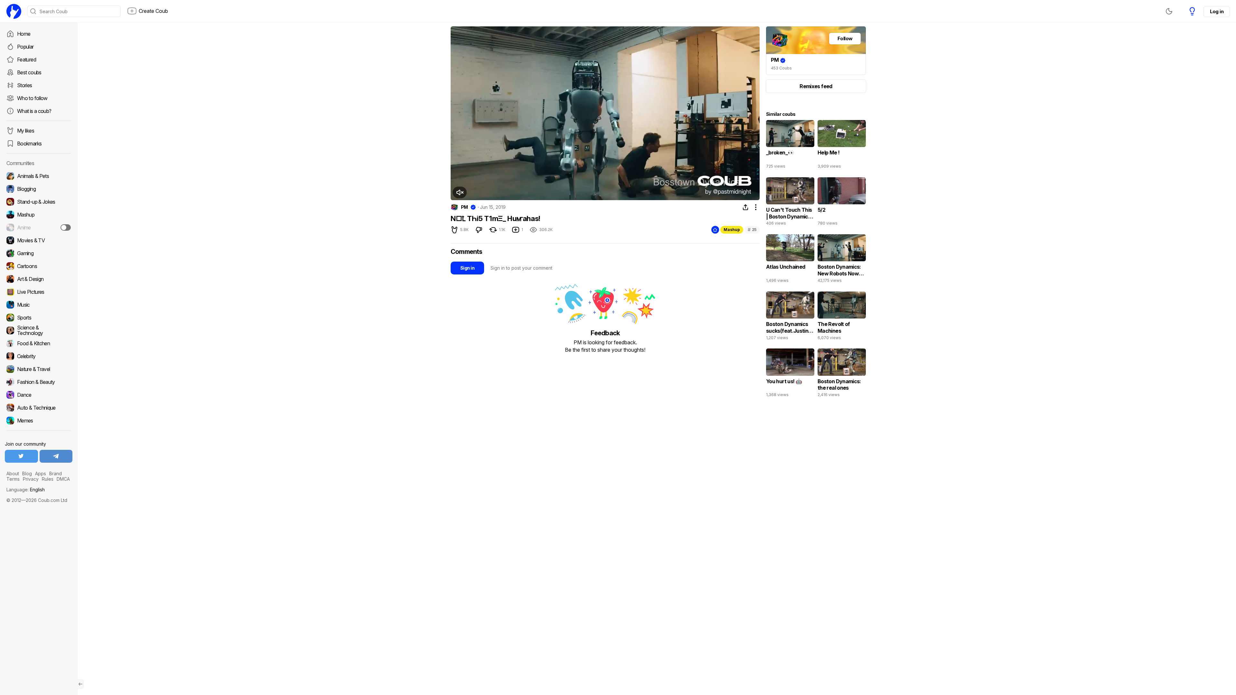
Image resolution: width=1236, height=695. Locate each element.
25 (752, 229)
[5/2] (842, 203)
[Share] (745, 207)
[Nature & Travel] (38, 369)
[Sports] (38, 317)
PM (464, 207)
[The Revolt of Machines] (842, 317)
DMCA (63, 479)
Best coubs (29, 72)
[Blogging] (38, 188)
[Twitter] (21, 456)
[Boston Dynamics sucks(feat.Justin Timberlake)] (790, 317)
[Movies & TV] (38, 240)
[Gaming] (38, 253)
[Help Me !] (842, 145)
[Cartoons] (38, 266)
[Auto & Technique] (38, 407)
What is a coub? (34, 111)
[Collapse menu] (80, 684)
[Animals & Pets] (38, 176)
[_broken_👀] (790, 145)
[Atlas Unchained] (790, 260)
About (12, 473)
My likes (25, 130)
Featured (26, 59)
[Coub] (13, 11)
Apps (40, 473)
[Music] (38, 304)
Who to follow (32, 98)
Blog (27, 473)
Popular (25, 46)
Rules (47, 479)
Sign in (467, 268)
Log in (1216, 11)
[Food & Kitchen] (38, 343)
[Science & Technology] (38, 330)
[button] (460, 192)
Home (23, 34)
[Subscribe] (66, 227)
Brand (55, 473)
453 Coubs (781, 68)
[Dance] (38, 394)
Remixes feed (816, 86)
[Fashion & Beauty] (38, 381)
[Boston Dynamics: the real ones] (842, 374)
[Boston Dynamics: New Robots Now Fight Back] (842, 260)
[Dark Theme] (1169, 11)
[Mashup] (38, 214)
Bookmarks (29, 143)
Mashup (732, 229)
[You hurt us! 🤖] (790, 374)
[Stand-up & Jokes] (38, 201)
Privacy (31, 479)
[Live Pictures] (38, 291)
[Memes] (38, 420)
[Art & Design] (38, 279)
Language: (25, 489)
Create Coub (153, 11)
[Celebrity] (38, 356)
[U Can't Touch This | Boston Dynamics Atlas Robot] (790, 203)
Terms (13, 479)
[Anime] (38, 227)
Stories (24, 85)
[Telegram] (56, 456)
